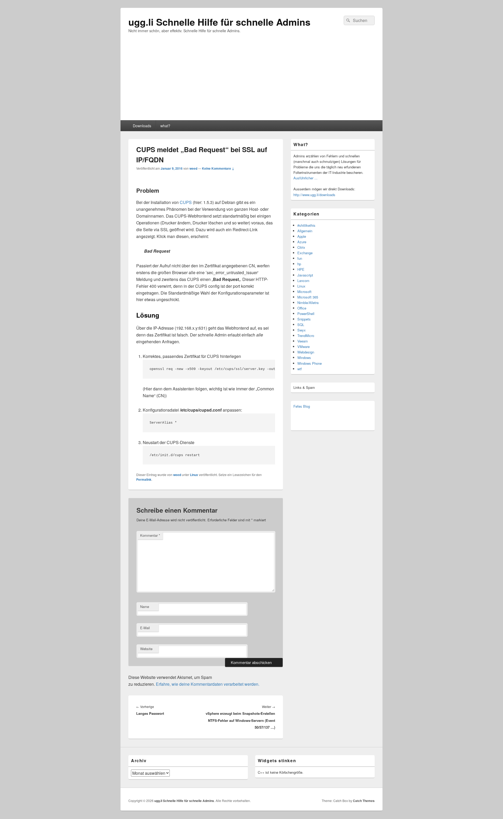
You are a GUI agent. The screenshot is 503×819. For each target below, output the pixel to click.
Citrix (301, 247)
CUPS (186, 202)
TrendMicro (305, 335)
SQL (300, 324)
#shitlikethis (306, 225)
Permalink (143, 479)
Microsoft (304, 291)
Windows (304, 357)
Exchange (305, 252)
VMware (303, 346)
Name (144, 606)
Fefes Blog (301, 406)
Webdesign (305, 352)
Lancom (303, 280)
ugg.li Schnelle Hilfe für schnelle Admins (219, 22)
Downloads (142, 125)
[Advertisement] (251, 81)
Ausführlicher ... (305, 177)
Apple (301, 236)
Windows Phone (309, 363)
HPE (300, 269)
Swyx (301, 330)
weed (193, 168)
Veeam (302, 341)
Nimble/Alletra (308, 302)
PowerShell (305, 313)
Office (301, 308)
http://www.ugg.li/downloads (314, 194)
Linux (194, 474)
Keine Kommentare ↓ (218, 168)
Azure (301, 241)
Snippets (304, 319)
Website (146, 648)
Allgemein (304, 230)
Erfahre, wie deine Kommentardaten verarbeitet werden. (207, 684)
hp (299, 263)
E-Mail (145, 627)
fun (299, 258)
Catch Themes (364, 800)
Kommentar (150, 535)
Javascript (305, 275)
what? (165, 125)
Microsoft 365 (307, 297)
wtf (299, 368)
